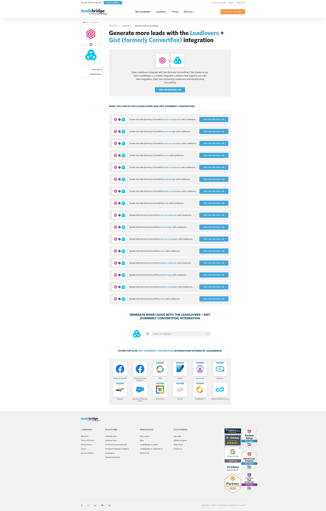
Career (83, 449)
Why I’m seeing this (92, 22)
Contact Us (240, 2)
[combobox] (181, 333)
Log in (231, 2)
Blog (142, 440)
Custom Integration (112, 457)
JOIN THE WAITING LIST (170, 89)
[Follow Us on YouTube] (102, 505)
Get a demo (144, 436)
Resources (188, 11)
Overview (96, 69)
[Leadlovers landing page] (91, 34)
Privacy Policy (86, 444)
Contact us (178, 449)
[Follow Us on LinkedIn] (95, 505)
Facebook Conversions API (116, 444)
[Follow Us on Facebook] (81, 505)
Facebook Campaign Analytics (117, 449)
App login (177, 436)
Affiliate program (180, 440)
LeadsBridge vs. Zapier (149, 444)
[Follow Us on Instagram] (88, 505)
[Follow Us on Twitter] (109, 505)
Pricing (175, 11)
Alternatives (95, 74)
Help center (178, 444)
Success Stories (87, 453)
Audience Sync (111, 440)
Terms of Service (87, 440)
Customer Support (219, 2)
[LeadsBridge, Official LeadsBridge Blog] (94, 11)
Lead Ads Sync (111, 436)
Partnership (144, 453)
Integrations (161, 11)
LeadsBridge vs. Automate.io (151, 449)
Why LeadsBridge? (142, 11)
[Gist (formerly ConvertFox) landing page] (91, 55)
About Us (84, 436)
